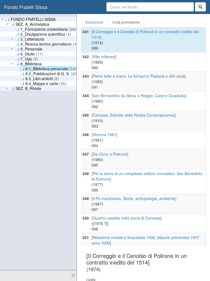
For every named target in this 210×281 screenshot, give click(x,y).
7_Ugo (29, 58)
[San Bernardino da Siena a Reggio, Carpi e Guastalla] (139, 95)
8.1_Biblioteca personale (51, 68)
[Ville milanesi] (104, 56)
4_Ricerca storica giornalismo (50, 43)
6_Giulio (32, 53)
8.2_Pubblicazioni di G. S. (51, 73)
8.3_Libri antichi (42, 78)
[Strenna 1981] (104, 134)
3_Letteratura (32, 38)
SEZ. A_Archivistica (32, 24)
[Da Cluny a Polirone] (110, 154)
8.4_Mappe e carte (45, 83)
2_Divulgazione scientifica (46, 34)
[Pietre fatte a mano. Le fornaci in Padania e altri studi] (139, 76)
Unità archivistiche (126, 22)
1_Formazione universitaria (48, 29)
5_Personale (31, 48)
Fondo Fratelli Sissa (25, 6)
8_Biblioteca (31, 63)
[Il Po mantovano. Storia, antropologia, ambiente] (134, 198)
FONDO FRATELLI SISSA (33, 19)
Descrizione (94, 22)
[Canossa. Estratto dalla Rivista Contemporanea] (134, 115)
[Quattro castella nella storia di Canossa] (127, 218)
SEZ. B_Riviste (28, 88)
